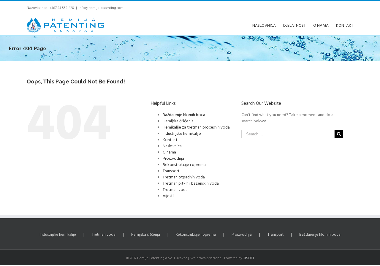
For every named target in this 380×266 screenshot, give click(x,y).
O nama (169, 152)
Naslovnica (172, 145)
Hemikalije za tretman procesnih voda (196, 127)
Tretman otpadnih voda (184, 177)
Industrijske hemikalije (182, 133)
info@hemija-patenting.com (101, 7)
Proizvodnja (173, 158)
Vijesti (168, 195)
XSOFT (249, 257)
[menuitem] (267, 24)
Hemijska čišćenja (178, 121)
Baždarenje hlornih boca (184, 114)
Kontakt (170, 139)
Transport (171, 170)
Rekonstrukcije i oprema (184, 164)
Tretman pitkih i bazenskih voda (191, 183)
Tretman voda (175, 189)
